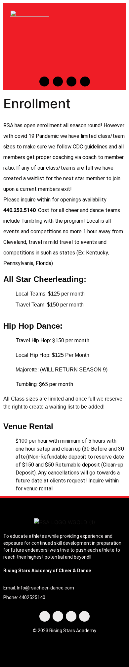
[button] (99, 40)
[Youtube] (71, 81)
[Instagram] (58, 81)
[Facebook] (44, 81)
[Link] (85, 81)
